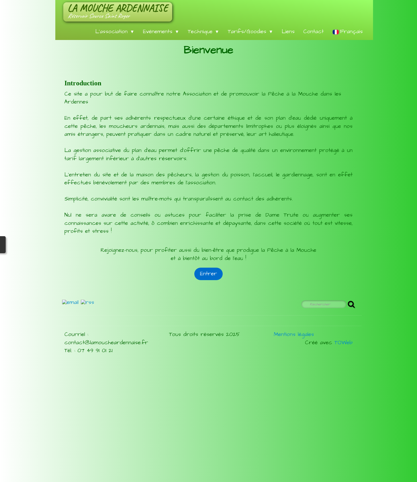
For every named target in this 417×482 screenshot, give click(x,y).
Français (352, 31)
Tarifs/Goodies (250, 31)
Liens (288, 31)
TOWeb (343, 342)
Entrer (208, 274)
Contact (313, 31)
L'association (114, 31)
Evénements (161, 31)
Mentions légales (294, 334)
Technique (203, 31)
